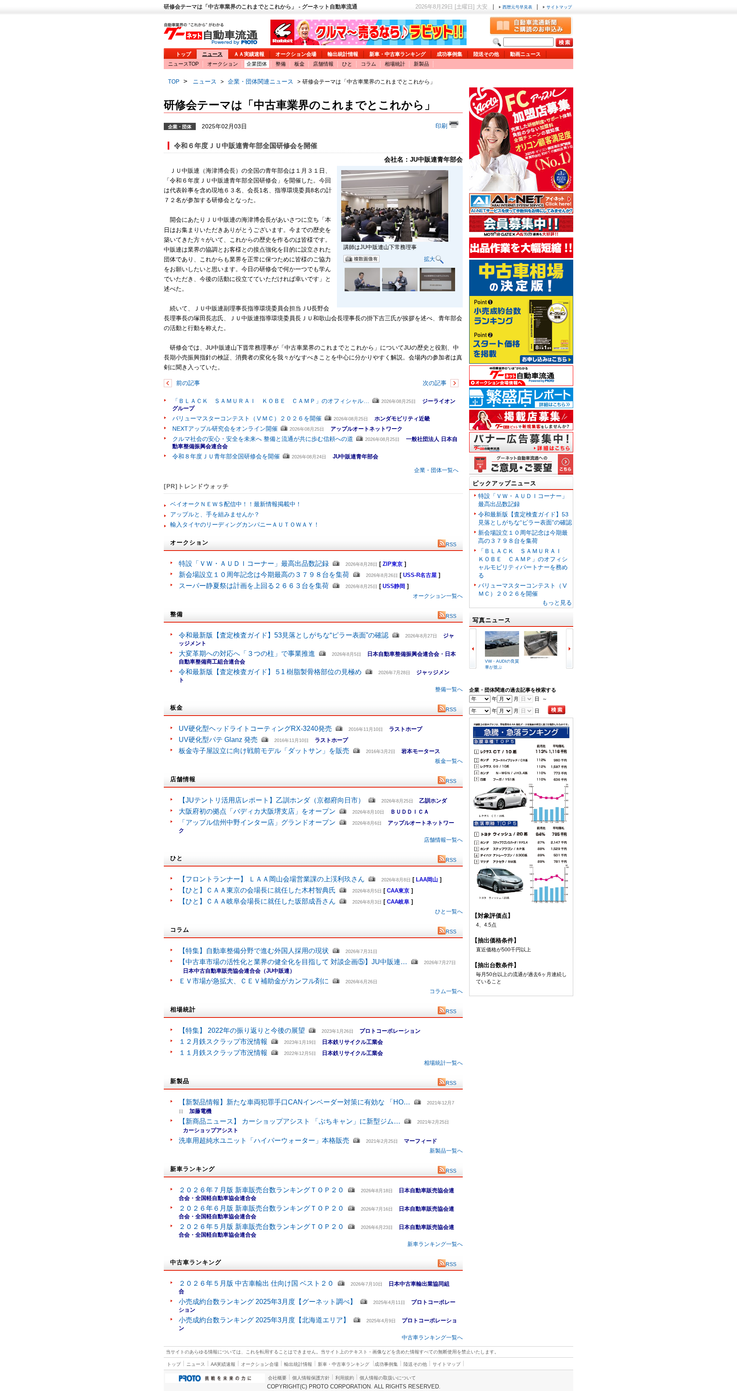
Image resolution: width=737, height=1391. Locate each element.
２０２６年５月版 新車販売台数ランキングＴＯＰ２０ (261, 1226)
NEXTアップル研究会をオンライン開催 (225, 428)
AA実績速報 (223, 1364)
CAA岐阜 (398, 901)
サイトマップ (558, 7)
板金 (299, 64)
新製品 (421, 64)
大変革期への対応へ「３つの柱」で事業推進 (247, 653)
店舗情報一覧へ (443, 840)
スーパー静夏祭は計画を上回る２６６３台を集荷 (254, 585)
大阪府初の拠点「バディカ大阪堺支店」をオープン (257, 811)
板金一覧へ (449, 761)
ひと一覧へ (449, 911)
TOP (174, 81)
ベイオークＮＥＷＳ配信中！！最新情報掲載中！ (236, 504)
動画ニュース (525, 54)
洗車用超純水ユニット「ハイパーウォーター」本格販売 (264, 1140)
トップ (183, 54)
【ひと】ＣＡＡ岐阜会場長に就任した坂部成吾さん (257, 901)
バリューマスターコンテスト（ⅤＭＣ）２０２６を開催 (247, 418)
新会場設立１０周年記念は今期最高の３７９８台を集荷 (264, 574)
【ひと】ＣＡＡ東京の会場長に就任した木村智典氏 (257, 890)
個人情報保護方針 (311, 1377)
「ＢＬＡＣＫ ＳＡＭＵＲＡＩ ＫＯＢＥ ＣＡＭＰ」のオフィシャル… (270, 400)
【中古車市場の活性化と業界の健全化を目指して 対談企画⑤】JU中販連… (293, 961)
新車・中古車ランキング (397, 54)
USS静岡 (394, 586)
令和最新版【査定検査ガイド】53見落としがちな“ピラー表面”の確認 (284, 635)
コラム (368, 64)
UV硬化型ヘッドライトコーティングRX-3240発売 (255, 728)
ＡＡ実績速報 (249, 54)
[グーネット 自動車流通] (211, 42)
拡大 (429, 258)
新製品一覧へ (446, 1151)
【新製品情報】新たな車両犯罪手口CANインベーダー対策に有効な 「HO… (294, 1102)
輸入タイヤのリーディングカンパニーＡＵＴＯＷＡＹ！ (244, 524)
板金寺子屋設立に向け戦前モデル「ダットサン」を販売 (264, 750)
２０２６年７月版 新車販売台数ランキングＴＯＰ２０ (261, 1190)
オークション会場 (296, 54)
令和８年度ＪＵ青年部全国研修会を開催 (226, 456)
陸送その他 (486, 54)
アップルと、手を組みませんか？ (215, 514)
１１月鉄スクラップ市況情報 (223, 1052)
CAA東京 (398, 890)
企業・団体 (180, 126)
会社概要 (277, 1377)
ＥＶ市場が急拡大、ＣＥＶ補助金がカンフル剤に (254, 981)
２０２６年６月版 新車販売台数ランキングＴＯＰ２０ (261, 1208)
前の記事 (187, 383)
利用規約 (344, 1377)
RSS (451, 545)
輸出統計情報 (343, 54)
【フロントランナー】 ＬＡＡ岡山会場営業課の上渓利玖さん (272, 879)
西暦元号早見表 (517, 7)
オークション (222, 64)
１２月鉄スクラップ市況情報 (223, 1041)
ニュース (212, 54)
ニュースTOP (183, 64)
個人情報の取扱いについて (388, 1377)
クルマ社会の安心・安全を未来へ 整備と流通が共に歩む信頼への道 (262, 438)
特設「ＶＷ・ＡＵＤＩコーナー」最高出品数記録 (254, 563)
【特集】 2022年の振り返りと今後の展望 (242, 1030)
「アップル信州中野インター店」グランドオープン (257, 822)
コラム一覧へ (446, 991)
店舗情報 (323, 64)
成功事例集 (449, 54)
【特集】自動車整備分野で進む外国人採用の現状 (254, 950)
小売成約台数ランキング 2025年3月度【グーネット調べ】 (268, 1301)
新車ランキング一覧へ (435, 1244)
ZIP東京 (393, 564)
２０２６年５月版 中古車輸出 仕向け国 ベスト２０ (256, 1283)
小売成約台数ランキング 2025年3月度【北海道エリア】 (264, 1320)
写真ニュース (492, 620)
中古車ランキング (195, 1262)
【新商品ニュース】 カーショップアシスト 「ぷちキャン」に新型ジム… (289, 1121)
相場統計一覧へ (443, 1063)
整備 (281, 64)
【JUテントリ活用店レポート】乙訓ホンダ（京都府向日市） (272, 800)
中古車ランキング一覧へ (432, 1337)
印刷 (442, 125)
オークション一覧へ (438, 596)
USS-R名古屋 (420, 575)
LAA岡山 (427, 879)
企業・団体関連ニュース (260, 81)
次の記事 (435, 383)
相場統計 (395, 64)
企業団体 (257, 64)
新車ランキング (192, 1168)
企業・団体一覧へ (436, 470)
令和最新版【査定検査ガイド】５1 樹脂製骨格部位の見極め (270, 671)
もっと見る (557, 602)
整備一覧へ (449, 689)
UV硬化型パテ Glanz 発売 (218, 739)
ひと (347, 64)
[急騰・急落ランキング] (521, 901)
